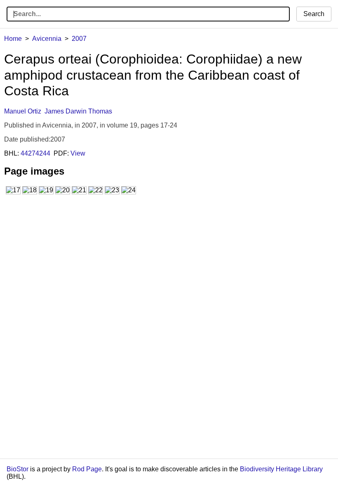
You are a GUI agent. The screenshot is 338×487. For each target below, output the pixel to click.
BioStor (17, 469)
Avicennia (46, 38)
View (77, 153)
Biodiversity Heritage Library (281, 469)
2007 (79, 38)
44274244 (35, 153)
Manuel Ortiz (22, 111)
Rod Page (87, 469)
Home (13, 38)
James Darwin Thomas (78, 111)
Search (313, 13)
